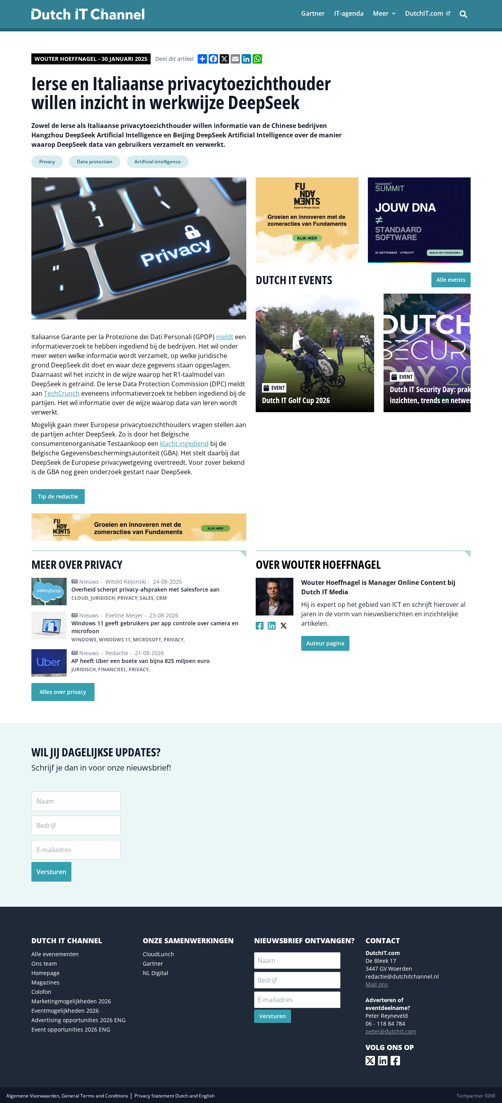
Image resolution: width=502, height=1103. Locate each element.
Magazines (45, 982)
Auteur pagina (325, 643)
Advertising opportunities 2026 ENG (78, 1020)
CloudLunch (158, 954)
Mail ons (377, 984)
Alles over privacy (63, 692)
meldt (224, 336)
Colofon (41, 991)
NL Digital (155, 973)
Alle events (451, 279)
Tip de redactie (58, 496)
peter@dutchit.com (391, 1031)
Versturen (51, 871)
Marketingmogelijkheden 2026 (71, 1001)
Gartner (153, 963)
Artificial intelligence (158, 161)
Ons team (44, 963)
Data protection (95, 161)
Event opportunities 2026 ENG (70, 1029)
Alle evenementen (55, 954)
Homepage (45, 973)
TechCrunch (62, 393)
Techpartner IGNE (476, 1095)
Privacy (47, 161)
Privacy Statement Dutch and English (175, 1095)
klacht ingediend (184, 443)
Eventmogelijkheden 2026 (65, 1010)
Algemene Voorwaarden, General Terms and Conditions (67, 1095)
